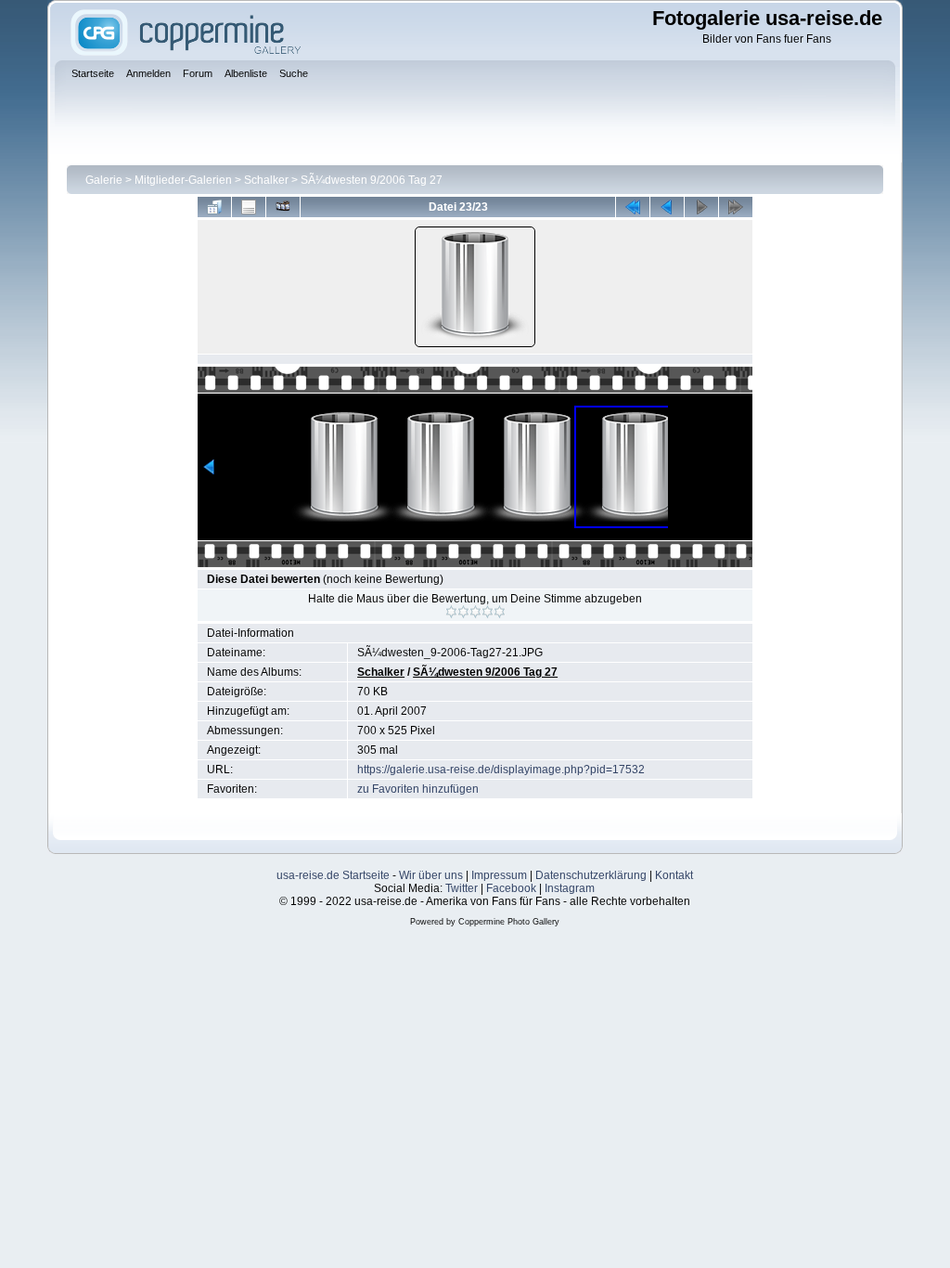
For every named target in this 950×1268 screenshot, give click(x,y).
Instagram (570, 888)
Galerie (103, 180)
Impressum (499, 875)
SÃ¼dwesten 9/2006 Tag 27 (372, 180)
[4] (487, 611)
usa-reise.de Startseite (333, 875)
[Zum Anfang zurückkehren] (632, 207)
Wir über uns (431, 875)
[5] (500, 611)
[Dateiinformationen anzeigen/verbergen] (248, 207)
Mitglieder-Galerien (183, 180)
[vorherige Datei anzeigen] (667, 207)
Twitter (461, 888)
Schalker (266, 180)
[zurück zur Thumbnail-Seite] (214, 207)
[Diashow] (283, 207)
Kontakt (674, 875)
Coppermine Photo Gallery (508, 921)
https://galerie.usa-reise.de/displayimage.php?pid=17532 (501, 769)
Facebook (511, 888)
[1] (451, 611)
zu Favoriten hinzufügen (418, 789)
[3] (475, 611)
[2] (463, 611)
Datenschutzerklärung (591, 875)
